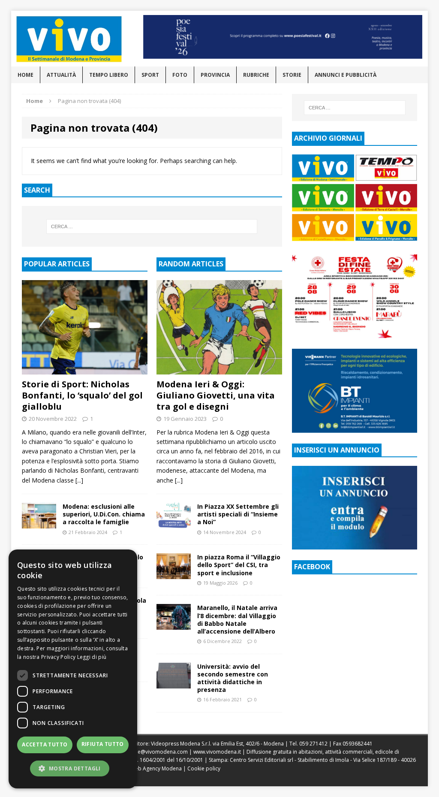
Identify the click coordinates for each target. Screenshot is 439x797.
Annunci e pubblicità (345, 74)
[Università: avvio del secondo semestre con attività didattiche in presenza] (173, 683)
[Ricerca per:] (152, 226)
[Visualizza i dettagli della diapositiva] (283, 37)
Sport (150, 74)
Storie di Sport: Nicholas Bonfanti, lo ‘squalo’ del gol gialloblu (82, 395)
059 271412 (313, 743)
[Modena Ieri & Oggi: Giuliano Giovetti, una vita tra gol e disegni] (219, 369)
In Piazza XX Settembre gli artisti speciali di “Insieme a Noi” (238, 514)
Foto (179, 74)
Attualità (61, 74)
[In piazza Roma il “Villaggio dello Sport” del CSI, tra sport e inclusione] (173, 574)
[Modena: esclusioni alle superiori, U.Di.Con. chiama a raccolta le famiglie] (39, 523)
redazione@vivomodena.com (152, 751)
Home (25, 74)
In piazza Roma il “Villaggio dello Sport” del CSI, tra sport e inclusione (238, 565)
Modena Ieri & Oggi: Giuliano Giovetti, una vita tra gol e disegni (215, 395)
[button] (73, 768)
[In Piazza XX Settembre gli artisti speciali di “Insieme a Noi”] (173, 523)
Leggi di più (92, 657)
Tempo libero (108, 74)
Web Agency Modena (156, 768)
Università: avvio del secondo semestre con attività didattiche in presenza (232, 678)
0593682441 (358, 743)
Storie (292, 74)
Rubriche (256, 74)
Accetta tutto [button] (44, 744)
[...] (79, 480)
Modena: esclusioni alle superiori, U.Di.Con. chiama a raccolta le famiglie (104, 514)
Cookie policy (203, 768)
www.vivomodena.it (217, 751)
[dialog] (73, 668)
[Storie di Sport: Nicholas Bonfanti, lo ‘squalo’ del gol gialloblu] (84, 369)
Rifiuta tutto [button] (102, 744)
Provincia (215, 74)
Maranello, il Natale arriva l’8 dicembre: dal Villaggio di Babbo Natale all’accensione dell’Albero (237, 619)
